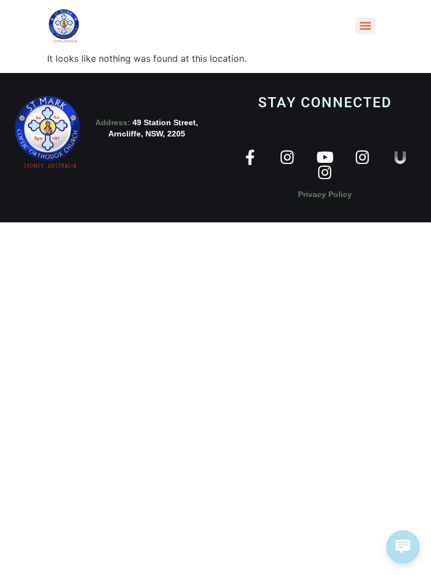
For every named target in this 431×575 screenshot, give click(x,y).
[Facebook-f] (250, 157)
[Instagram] (287, 157)
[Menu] (365, 25)
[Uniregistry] (400, 157)
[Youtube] (325, 157)
